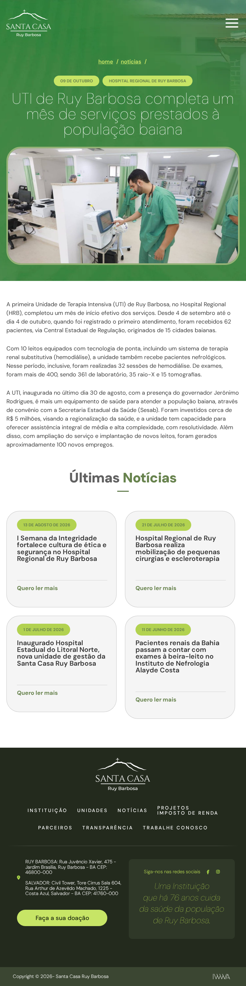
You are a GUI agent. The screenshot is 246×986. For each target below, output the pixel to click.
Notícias (133, 810)
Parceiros (55, 828)
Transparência (107, 828)
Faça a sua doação (62, 918)
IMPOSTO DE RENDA (187, 813)
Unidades (92, 810)
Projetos (173, 808)
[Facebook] (208, 872)
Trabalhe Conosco (175, 828)
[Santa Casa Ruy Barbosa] (28, 23)
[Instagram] (218, 872)
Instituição (48, 810)
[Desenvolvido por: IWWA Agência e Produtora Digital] (221, 976)
